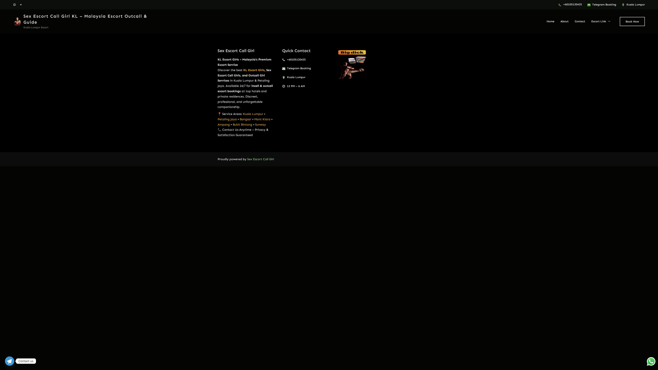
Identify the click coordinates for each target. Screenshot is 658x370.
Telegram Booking (604, 4)
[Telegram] (9, 361)
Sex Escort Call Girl (236, 50)
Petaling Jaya (227, 119)
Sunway (260, 124)
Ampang (224, 124)
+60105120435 (572, 4)
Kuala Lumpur (253, 114)
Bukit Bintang (242, 124)
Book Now (632, 21)
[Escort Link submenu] (609, 21)
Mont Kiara (262, 119)
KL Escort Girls (254, 70)
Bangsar (246, 119)
